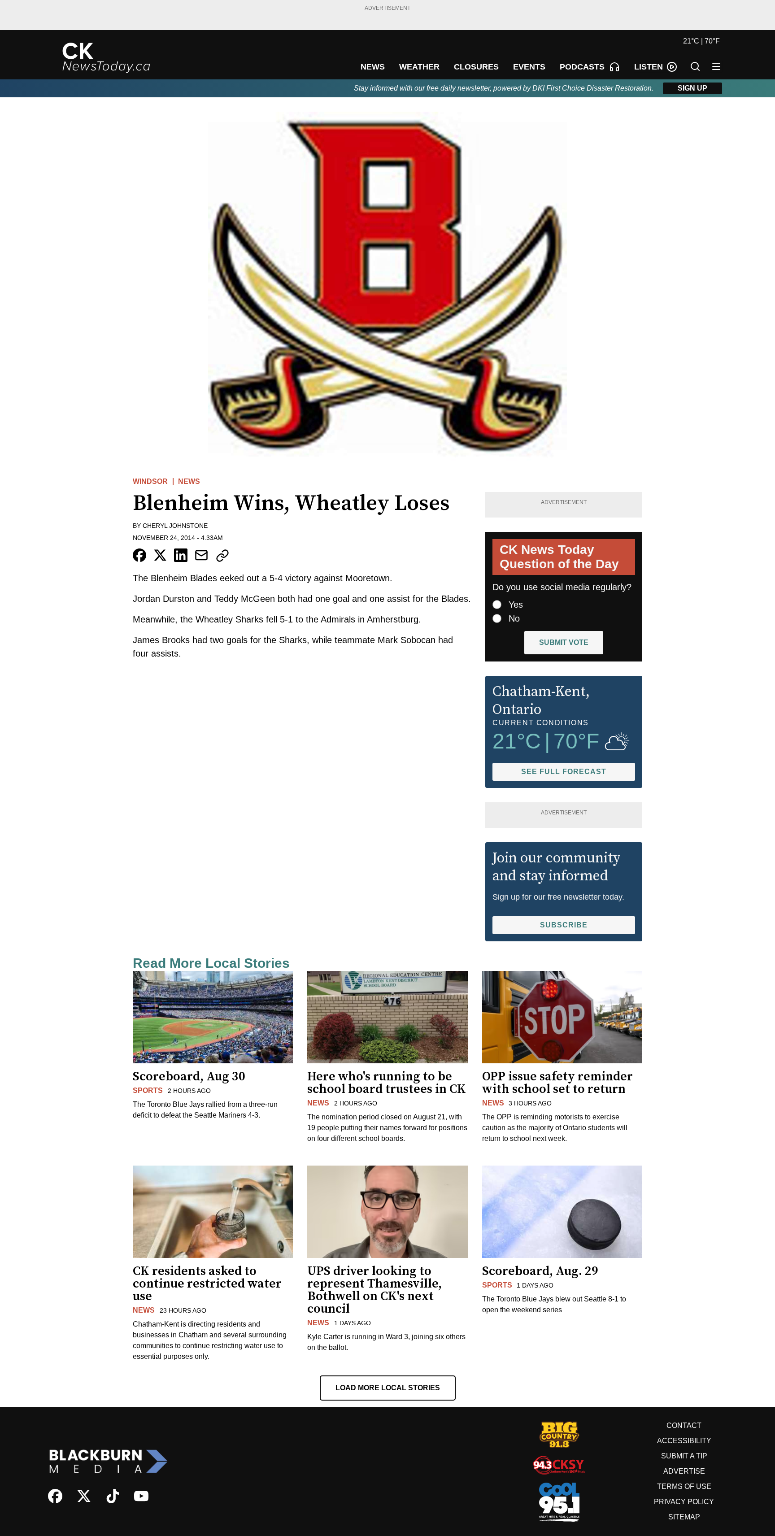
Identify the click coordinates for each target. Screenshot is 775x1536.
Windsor (150, 481)
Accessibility (684, 1441)
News (189, 481)
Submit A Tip (684, 1456)
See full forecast (563, 771)
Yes (516, 604)
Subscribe (564, 925)
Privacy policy (684, 1502)
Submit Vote (563, 642)
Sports (148, 1090)
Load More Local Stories (387, 1388)
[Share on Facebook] (139, 555)
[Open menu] (716, 66)
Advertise (684, 1471)
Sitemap (684, 1517)
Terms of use (684, 1486)
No (514, 618)
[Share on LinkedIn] (180, 555)
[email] (201, 555)
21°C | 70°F (701, 41)
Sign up (692, 88)
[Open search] (695, 66)
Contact (683, 1425)
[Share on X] (160, 555)
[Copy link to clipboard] (222, 555)
